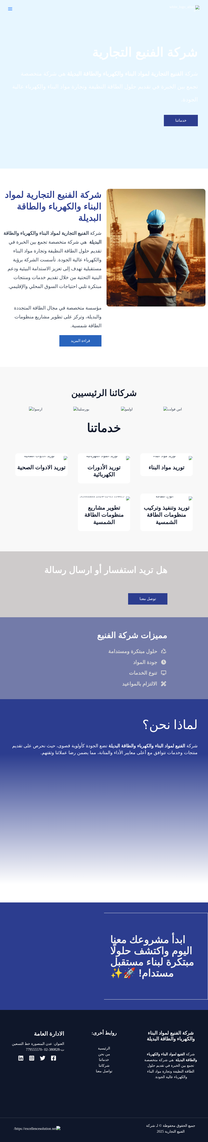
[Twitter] (42, 1058)
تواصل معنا (104, 1071)
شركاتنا (104, 1065)
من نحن (104, 1054)
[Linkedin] (21, 1058)
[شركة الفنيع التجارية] (184, 8)
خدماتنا (104, 1060)
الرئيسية (104, 1048)
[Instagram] (31, 1058)
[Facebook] (53, 1058)
